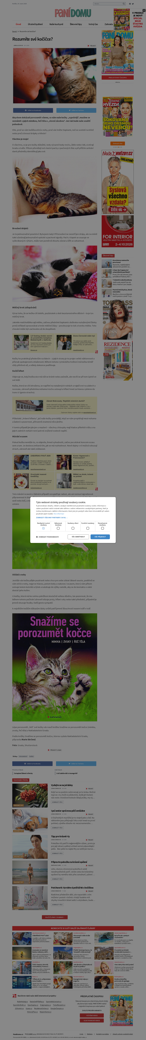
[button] (73, 518)
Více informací (59, 514)
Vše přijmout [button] (100, 537)
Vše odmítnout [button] (78, 537)
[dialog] (73, 520)
